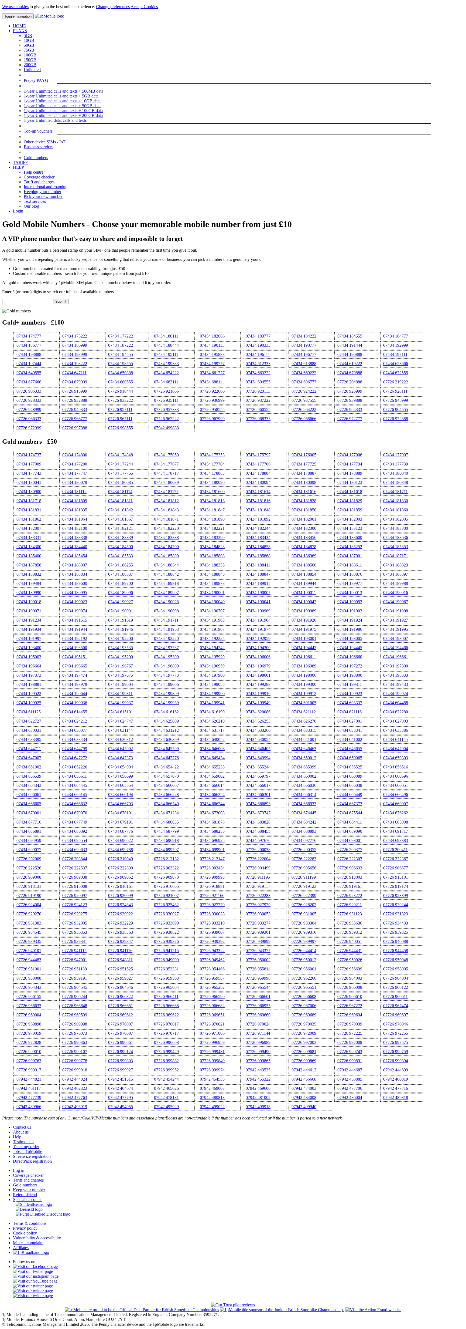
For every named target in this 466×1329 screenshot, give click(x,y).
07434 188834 (74, 574)
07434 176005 (304, 455)
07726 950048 (395, 959)
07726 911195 (258, 877)
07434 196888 (349, 354)
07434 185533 (120, 556)
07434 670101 (120, 813)
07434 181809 (74, 500)
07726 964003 (349, 978)
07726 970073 (74, 1033)
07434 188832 (28, 574)
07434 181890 (212, 519)
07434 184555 (349, 336)
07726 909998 (212, 877)
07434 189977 (349, 583)
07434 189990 (28, 592)
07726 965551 (304, 987)
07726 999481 (212, 1051)
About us (21, 1132)
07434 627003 (395, 721)
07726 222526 (28, 868)
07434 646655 (349, 748)
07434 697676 (258, 840)
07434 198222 (74, 363)
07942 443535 (258, 1070)
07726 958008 (28, 978)
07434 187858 (28, 565)
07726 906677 (395, 868)
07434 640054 (258, 739)
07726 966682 (212, 1005)
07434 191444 (349, 345)
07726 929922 (120, 914)
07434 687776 (120, 831)
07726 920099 (120, 895)
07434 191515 (74, 620)
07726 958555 (212, 409)
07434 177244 (120, 464)
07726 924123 (74, 904)
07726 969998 (74, 1024)
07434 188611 (349, 565)
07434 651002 (28, 767)
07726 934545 (28, 932)
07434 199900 (212, 693)
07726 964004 (395, 978)
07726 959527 (120, 978)
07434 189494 (28, 583)
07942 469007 (212, 1088)
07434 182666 (212, 336)
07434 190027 (120, 601)
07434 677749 (74, 822)
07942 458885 (349, 1079)
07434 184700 (166, 546)
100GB (30, 55)
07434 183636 (395, 537)
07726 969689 (304, 1015)
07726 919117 (258, 886)
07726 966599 (212, 996)
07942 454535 (212, 1079)
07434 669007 (395, 803)
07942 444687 (349, 1070)
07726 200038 (258, 849)
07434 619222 (349, 363)
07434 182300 (304, 528)
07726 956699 (349, 969)
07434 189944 (304, 583)
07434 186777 (28, 345)
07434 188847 (258, 574)
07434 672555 (395, 372)
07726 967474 (395, 1005)
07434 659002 (212, 776)
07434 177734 (349, 464)
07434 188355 (212, 565)
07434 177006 (349, 455)
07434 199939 (166, 702)
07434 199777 (212, 363)
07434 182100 (74, 528)
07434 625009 (166, 721)
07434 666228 (166, 794)
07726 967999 (212, 418)
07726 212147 (212, 858)
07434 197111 (395, 354)
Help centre (33, 172)
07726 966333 (28, 418)
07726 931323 (395, 914)
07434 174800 (74, 455)
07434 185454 (74, 556)
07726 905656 (304, 868)
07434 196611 (304, 657)
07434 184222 (304, 336)
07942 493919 (74, 1106)
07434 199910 (258, 693)
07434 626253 (258, 721)
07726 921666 (166, 391)
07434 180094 (258, 482)
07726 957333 (166, 409)
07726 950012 (304, 959)
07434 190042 (304, 601)
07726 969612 (120, 1015)
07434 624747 (120, 721)
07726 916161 (120, 886)
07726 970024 (258, 1024)
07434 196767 (120, 666)
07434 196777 (304, 354)
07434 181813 (212, 500)
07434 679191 (120, 822)
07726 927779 (212, 904)
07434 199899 (166, 693)
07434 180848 (395, 482)
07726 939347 (120, 941)
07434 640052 (212, 739)
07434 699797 (166, 849)
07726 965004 (166, 987)
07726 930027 (166, 914)
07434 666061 (28, 794)
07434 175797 (258, 455)
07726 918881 (212, 886)
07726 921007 (166, 895)
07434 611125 (28, 712)
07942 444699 (395, 1070)
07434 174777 (28, 336)
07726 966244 (74, 996)
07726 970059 (28, 1033)
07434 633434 (74, 739)
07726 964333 (349, 409)
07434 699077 (28, 849)
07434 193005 (349, 638)
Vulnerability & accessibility (37, 1238)
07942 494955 (120, 1106)
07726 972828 (28, 1042)
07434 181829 (349, 500)
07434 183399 (212, 537)
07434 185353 (395, 546)
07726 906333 (28, 391)
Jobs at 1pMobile (27, 1151)
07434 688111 (212, 382)
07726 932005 (74, 923)
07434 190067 (395, 601)
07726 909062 (120, 877)
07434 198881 (28, 684)
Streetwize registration (32, 1156)
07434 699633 (74, 849)
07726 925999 (349, 391)
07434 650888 (120, 372)
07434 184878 (304, 546)
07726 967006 (304, 1005)
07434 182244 (258, 528)
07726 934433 (395, 923)
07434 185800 (166, 556)
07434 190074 (74, 611)
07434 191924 (349, 620)
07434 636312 (120, 739)
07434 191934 (28, 629)
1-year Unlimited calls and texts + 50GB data (62, 105)
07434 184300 (28, 546)
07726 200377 (349, 849)
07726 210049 (120, 858)
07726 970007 (120, 1024)
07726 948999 (28, 409)
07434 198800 (349, 675)
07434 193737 (166, 647)
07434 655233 (212, 767)
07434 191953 (166, 629)
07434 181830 (395, 500)
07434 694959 (28, 840)
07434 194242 (212, 647)
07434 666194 (120, 794)
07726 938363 (120, 932)
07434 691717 (395, 831)
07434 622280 (395, 712)
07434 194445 (349, 647)
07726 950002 (258, 959)
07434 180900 (28, 491)
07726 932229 (120, 923)
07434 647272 (74, 757)
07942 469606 (258, 1088)
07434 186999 (74, 345)
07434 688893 (304, 831)
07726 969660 (258, 1015)
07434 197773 (166, 675)
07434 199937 (120, 702)
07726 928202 (304, 904)
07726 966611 (395, 996)
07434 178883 (212, 473)
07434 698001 (349, 840)
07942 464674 (120, 1088)
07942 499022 (212, 1106)
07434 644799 (74, 748)
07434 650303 (395, 757)
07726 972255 (395, 1033)
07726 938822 (166, 932)
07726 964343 (28, 987)
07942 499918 (258, 1106)
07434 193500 (74, 647)
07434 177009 (28, 464)
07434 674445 (304, 813)
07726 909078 (166, 877)
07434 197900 (212, 675)
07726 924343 (120, 904)
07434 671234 (166, 813)
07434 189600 (74, 583)
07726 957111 (120, 409)
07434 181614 (258, 491)
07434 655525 (349, 767)
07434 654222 (166, 372)
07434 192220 (166, 638)
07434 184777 (395, 336)
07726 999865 (258, 1060)
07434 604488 (395, 702)
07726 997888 (74, 428)
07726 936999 (212, 400)
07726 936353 (74, 932)
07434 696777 (304, 382)
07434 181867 (120, 519)
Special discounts (27, 1199)
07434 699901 (212, 849)
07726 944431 (349, 950)
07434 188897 (395, 574)
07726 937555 (304, 400)
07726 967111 (120, 418)
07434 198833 (395, 675)
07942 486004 (349, 1097)
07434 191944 (74, 629)
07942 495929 (166, 1106)
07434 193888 (28, 354)
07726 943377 (258, 950)
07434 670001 (28, 813)
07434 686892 (74, 831)
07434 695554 (74, 840)
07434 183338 (74, 537)
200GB (30, 64)
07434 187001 (349, 556)
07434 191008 (395, 611)
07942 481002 (258, 1097)
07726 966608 (304, 996)
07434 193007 (395, 638)
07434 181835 (74, 510)
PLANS (20, 30)
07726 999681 (304, 1051)
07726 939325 (395, 932)
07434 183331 (28, 537)
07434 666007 (166, 785)
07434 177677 (166, 464)
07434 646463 (304, 748)
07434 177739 (395, 464)
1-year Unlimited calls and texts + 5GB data (61, 96)
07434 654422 (166, 767)
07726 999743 (349, 1051)
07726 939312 (349, 932)
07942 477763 (74, 1097)
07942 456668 (304, 1079)
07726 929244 (395, 904)
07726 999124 (120, 1051)
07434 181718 (28, 500)
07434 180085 (120, 482)
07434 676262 (395, 813)
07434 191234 (28, 620)
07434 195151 (74, 657)
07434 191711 (166, 620)
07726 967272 (349, 1005)
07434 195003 (28, 657)
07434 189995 (74, 592)
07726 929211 (349, 904)
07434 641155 (395, 739)
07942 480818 (212, 1097)
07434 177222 (120, 336)
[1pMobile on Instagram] (36, 1276)
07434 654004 (120, 767)
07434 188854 (304, 574)
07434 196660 (349, 657)
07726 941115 (74, 950)
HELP (18, 167)
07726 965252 (212, 987)
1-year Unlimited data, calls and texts (55, 120)
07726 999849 (212, 1060)
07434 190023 (74, 601)
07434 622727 (28, 721)
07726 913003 (349, 877)
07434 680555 (120, 382)
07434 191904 (258, 620)
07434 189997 (166, 592)
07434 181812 (166, 500)
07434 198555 (120, 363)
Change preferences (113, 6)
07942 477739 (28, 1097)
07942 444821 (28, 1079)
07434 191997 (28, 638)
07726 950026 (349, 959)
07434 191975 (304, 629)
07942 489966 (28, 1106)
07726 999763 (28, 1060)
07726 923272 (349, 895)
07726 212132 (166, 858)
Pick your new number (43, 196)
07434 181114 (120, 491)
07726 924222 (304, 391)
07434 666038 (349, 785)
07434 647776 (166, 757)
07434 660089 (349, 776)
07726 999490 (258, 1051)
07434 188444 (166, 345)
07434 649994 (258, 757)
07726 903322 (166, 868)
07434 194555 (120, 354)
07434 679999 (74, 382)
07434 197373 (28, 675)
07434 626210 (212, 721)
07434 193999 (74, 354)
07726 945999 (395, 400)
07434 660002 (304, 776)
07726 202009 (28, 858)
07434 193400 (28, 647)
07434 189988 (395, 583)
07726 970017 (166, 1024)
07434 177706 (258, 464)
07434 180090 (212, 482)
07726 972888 (395, 418)
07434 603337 (349, 702)
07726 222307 (349, 858)
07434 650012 (304, 757)
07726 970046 (395, 1024)
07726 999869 (304, 1060)
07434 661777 (212, 372)
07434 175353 (212, 455)
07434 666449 (349, 794)
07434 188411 (258, 565)
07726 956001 (304, 969)
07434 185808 (212, 556)
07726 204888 (349, 382)
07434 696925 (212, 840)
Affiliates (21, 1247)
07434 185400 (28, 556)
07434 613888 (304, 363)
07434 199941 (212, 702)
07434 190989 (304, 611)
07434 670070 (74, 813)
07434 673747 (258, 813)
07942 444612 (304, 1070)
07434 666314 (304, 794)
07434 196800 (166, 666)
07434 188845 (212, 574)
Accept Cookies (144, 6)
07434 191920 (304, 620)
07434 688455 (258, 831)
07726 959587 (212, 978)
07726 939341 (74, 941)
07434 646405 (258, 748)
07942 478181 (166, 1097)
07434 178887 (304, 473)
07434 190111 (212, 345)
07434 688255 (212, 831)
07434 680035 (166, 822)
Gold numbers (36, 157)
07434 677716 (28, 822)
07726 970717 (166, 1033)
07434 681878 (212, 822)
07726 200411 (395, 849)
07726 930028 (212, 914)
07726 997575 (395, 1042)
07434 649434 (212, 757)
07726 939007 (212, 932)
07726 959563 (166, 978)
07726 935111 (166, 400)
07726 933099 (166, 923)
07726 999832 (166, 1060)
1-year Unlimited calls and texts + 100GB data (63, 110)
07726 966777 (74, 418)
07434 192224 (212, 638)
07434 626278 (304, 721)
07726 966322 (120, 996)
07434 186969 (304, 556)
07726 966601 (258, 996)
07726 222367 (395, 858)
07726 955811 (258, 969)
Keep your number (29, 1190)
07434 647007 (28, 757)
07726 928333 (28, 400)
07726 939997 (304, 941)
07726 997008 (349, 1042)
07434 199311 (349, 684)
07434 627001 (349, 721)
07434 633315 (304, 730)
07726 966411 (166, 996)
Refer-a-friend (25, 1194)
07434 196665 (74, 666)
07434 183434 (258, 537)
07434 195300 (166, 657)
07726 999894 (395, 1060)
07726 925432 (166, 904)
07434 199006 (166, 684)
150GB (30, 60)
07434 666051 (395, 785)
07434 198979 (74, 684)
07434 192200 (120, 638)
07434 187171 (395, 556)
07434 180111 (166, 336)
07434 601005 (304, 702)
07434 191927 (395, 620)
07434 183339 (120, 537)
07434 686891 (28, 831)
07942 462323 (74, 1088)
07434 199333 (166, 363)
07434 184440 (74, 546)
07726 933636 (349, 923)
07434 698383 (395, 840)
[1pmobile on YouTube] (35, 1281)
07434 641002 (349, 739)
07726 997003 (304, 1042)
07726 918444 (120, 391)
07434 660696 (395, 776)
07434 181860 (395, 510)
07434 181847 (212, 510)
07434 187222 (120, 345)
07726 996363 (74, 1042)
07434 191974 (258, 629)
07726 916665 (166, 886)
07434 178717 (166, 473)
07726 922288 (258, 895)
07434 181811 (120, 500)
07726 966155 (28, 996)
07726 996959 (212, 1042)
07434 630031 (28, 730)
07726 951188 (74, 969)
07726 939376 (166, 941)
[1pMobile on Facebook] (35, 1266)
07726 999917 (28, 1070)
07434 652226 (74, 767)
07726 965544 (258, 987)
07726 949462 (212, 959)
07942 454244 (166, 1079)
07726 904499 (258, 868)
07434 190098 (166, 611)
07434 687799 (166, 831)
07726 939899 (258, 941)
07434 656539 (28, 776)
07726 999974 (212, 1070)
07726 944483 (28, 959)
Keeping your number (42, 191)
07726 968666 (304, 418)
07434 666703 (120, 803)
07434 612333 (258, 363)
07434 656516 (395, 767)
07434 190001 (212, 592)
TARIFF (20, 162)
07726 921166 (212, 895)
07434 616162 (166, 712)
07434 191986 (349, 629)
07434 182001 (304, 519)
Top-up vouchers (38, 131)
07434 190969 (258, 611)
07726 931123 (349, 914)
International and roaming (45, 186)
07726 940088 (395, 941)
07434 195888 (212, 354)
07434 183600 (349, 537)
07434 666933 (304, 803)
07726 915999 (74, 391)
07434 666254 (212, 794)
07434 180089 (166, 482)
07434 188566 (304, 565)
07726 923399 (395, 895)
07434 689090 (349, 831)
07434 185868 (258, 556)
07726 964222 (304, 409)
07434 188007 (74, 565)
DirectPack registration (32, 1161)
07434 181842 (120, 510)
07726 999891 (349, 1060)
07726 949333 (74, 409)
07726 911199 (304, 877)
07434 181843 (166, 510)
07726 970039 (349, 1024)
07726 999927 (120, 1070)
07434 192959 (258, 638)
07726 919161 (349, 886)
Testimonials (23, 1141)
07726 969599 (74, 1015)
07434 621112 (304, 712)
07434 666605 (28, 803)
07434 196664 (28, 666)
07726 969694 (349, 1015)
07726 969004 (28, 1015)
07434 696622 (120, 840)
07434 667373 (349, 803)
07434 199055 (212, 684)
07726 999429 (166, 1051)
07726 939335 (28, 941)
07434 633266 (258, 730)
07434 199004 (120, 684)
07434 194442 (304, 647)
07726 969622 (166, 1015)
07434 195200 (120, 657)
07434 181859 (349, 510)
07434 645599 (166, 748)
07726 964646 (120, 987)
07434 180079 (74, 482)
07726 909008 (28, 877)
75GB (29, 50)
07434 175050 (166, 455)
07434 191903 (212, 620)
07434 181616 (304, 491)
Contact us (22, 1127)
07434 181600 (212, 491)
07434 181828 (304, 500)
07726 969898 (28, 1024)
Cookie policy (25, 1233)
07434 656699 (120, 776)
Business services (38, 146)
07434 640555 (28, 372)
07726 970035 (304, 1024)
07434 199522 (28, 693)
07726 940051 (349, 941)
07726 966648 (74, 1005)
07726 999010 (28, 1051)
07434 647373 (120, 757)
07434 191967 (212, 629)
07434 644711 (28, 748)
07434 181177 (166, 491)
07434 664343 (28, 785)
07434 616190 (212, 712)
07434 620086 (258, 712)
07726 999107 (74, 1051)
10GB (29, 40)
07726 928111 (395, 391)
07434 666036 (304, 785)
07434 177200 (74, 464)
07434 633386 (395, 730)
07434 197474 (74, 675)
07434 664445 (74, 785)
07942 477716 (395, 1088)
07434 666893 (258, 803)
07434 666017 (258, 785)
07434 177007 (395, 455)
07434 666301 (258, 794)
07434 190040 (212, 601)
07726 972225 (349, 1033)
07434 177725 (304, 464)
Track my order (26, 1146)
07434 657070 (166, 776)
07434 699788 (120, 849)
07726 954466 (212, 969)
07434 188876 (349, 574)
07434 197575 (120, 675)
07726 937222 (258, 400)
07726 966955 (258, 1005)
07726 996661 (120, 1042)
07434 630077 (74, 730)
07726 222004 (258, 858)
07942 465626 (166, 1088)
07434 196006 (258, 657)
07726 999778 (74, 1060)
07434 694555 (258, 382)
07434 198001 (258, 675)
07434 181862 (28, 519)
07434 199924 (395, 693)
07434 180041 (28, 482)
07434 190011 (304, 592)
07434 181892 (258, 519)
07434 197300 (395, 666)
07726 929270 (28, 914)
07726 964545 (74, 987)
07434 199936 (74, 702)
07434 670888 (349, 372)
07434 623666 (395, 363)
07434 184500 (120, 546)
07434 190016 (395, 592)
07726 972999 (28, 428)
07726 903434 (212, 868)
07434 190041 (258, 601)
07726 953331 (166, 969)
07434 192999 (395, 345)
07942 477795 (120, 1097)
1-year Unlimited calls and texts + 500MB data (63, 91)
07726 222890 (120, 868)
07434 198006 (304, 675)
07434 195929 (212, 657)
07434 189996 (120, 592)
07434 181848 (258, 510)
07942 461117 (28, 1088)
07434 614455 (74, 712)
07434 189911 (258, 583)
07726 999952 (166, 1070)
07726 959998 (258, 978)
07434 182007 (28, 528)
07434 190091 (120, 611)
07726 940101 (28, 950)
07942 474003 (304, 1088)
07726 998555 (120, 428)
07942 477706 (349, 1088)
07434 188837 (120, 574)
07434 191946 (120, 629)
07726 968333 (258, 418)
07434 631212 (166, 730)
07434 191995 (395, 629)
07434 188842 (166, 574)
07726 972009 (304, 1033)
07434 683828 (258, 822)
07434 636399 (166, 739)
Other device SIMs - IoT (45, 142)
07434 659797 (258, 776)
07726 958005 (395, 969)
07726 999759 (395, 1051)
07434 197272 (349, 666)
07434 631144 (120, 730)
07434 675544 (349, 813)
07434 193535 (120, 647)
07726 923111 (258, 391)
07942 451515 (120, 1079)
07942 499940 (304, 1106)
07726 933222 (120, 400)
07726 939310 (304, 932)
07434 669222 (304, 372)
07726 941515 (166, 950)
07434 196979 (258, 666)
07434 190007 (258, 592)
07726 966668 (166, 1005)
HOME (19, 25)
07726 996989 (258, 1042)
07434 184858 (258, 546)
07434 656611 (74, 776)
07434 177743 (28, 473)
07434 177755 (120, 473)
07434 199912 (304, 693)
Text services (35, 201)
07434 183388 (166, 537)
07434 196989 (304, 666)
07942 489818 (395, 1097)
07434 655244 (258, 767)
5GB (28, 35)
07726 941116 (120, 950)
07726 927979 (258, 904)
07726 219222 (395, 382)
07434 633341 (349, 730)
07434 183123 (349, 528)
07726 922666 (212, 391)
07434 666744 (212, 803)
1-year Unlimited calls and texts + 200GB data (63, 115)
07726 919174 (395, 886)
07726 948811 (120, 959)
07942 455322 (258, 1079)
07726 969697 (395, 1015)
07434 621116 (349, 712)
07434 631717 (212, 730)
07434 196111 (258, 354)
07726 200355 (304, 849)
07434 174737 (28, 455)
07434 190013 (349, 592)
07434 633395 (28, 739)
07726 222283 (304, 858)
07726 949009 (166, 959)
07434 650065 (349, 757)
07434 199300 (304, 684)
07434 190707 (212, 611)
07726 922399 (304, 895)
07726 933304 (304, 923)
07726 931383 (28, 923)
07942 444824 (74, 1079)
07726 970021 (212, 1024)
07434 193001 (304, 638)
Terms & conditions (29, 1223)
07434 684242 (304, 822)
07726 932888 (74, 400)
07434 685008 (395, 822)
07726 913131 (28, 886)
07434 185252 (349, 546)
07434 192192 (74, 638)
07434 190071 (28, 611)
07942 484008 (304, 1097)
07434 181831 (28, 510)
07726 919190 (28, 895)
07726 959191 (74, 978)
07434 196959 (212, 666)
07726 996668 (166, 1042)
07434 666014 (212, 785)
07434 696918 (166, 840)
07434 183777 (258, 336)
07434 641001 (304, 739)
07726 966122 (395, 987)
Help (17, 1137)
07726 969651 (212, 1015)
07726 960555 (258, 409)
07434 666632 (74, 803)
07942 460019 (395, 1079)
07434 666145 (74, 794)
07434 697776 (304, 840)
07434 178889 (349, 473)
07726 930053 (258, 914)
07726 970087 (120, 1033)
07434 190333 (258, 345)
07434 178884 (258, 473)
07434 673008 (212, 813)
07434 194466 (395, 647)
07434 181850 (304, 510)
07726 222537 (74, 868)
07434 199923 (349, 693)
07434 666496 (395, 794)
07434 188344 (166, 565)
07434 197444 (28, 363)
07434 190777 (304, 345)
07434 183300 (395, 528)
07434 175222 (74, 336)
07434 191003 (349, 611)
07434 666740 (166, 803)
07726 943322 (212, 950)
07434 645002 (120, 748)
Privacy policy (25, 1228)
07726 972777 (349, 418)
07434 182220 (166, 528)
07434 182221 (212, 528)
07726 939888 (349, 400)
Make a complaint (28, 1242)
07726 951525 (120, 969)
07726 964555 (395, 409)
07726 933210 (212, 923)
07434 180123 (349, 482)
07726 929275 (74, 914)
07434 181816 (258, 500)
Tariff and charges (39, 182)
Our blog (31, 206)
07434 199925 (28, 702)
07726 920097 (74, 895)
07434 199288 (258, 684)
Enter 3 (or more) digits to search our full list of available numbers (58, 291)
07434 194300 (258, 647)
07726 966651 (120, 1005)
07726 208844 (74, 858)
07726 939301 (258, 932)
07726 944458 (395, 950)
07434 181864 (74, 519)
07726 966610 (349, 996)
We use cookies (15, 6)
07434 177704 (212, 464)
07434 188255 (120, 565)
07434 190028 (166, 601)
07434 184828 (212, 546)
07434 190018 (28, 601)
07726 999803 (120, 1060)
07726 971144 (258, 1033)
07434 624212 (74, 721)
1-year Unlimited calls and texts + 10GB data (62, 101)
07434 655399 (304, 767)
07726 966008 (349, 987)
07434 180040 (395, 473)
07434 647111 (74, 372)
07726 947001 (74, 959)
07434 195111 (166, 354)
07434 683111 (166, 382)
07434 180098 (304, 482)
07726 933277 (258, 923)
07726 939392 (212, 941)
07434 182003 (349, 519)
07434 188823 (395, 565)
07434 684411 (349, 822)
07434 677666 (28, 382)
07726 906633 (349, 868)
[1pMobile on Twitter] (33, 1271)
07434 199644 (74, 693)
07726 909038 (74, 877)
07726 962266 (304, 978)
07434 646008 (212, 748)
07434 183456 (304, 537)
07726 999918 (74, 1070)
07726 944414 (304, 950)
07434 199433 (395, 684)
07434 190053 (349, 601)
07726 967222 (166, 418)
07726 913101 (395, 877)
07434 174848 (120, 455)
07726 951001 (28, 969)
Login (18, 211)
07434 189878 (212, 583)
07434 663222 (258, 372)
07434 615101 (120, 712)
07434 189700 (120, 583)
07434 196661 (395, 657)
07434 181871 (166, 519)
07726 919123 (304, 886)
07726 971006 (212, 1033)
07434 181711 (395, 491)
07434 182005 (395, 519)
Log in (18, 1170)
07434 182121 (120, 528)
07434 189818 (166, 583)
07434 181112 (74, 491)
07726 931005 (304, 914)
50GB (29, 45)
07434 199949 (258, 702)
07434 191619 (120, 620)
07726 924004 (28, 904)
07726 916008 (74, 886)
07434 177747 (74, 473)
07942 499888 (166, 428)
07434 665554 (120, 785)
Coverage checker (39, 177)
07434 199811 (120, 693)
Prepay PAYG (36, 80)
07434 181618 (349, 491)
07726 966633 (28, 1005)
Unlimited (32, 69)
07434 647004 (395, 748)
